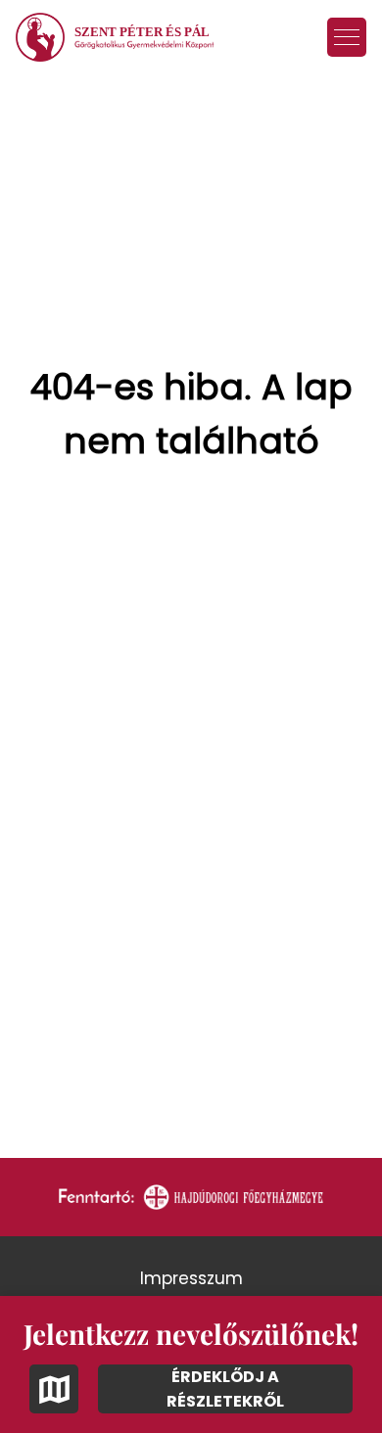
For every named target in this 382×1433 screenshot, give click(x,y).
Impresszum (191, 1278)
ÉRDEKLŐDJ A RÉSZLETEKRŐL (225, 1388)
